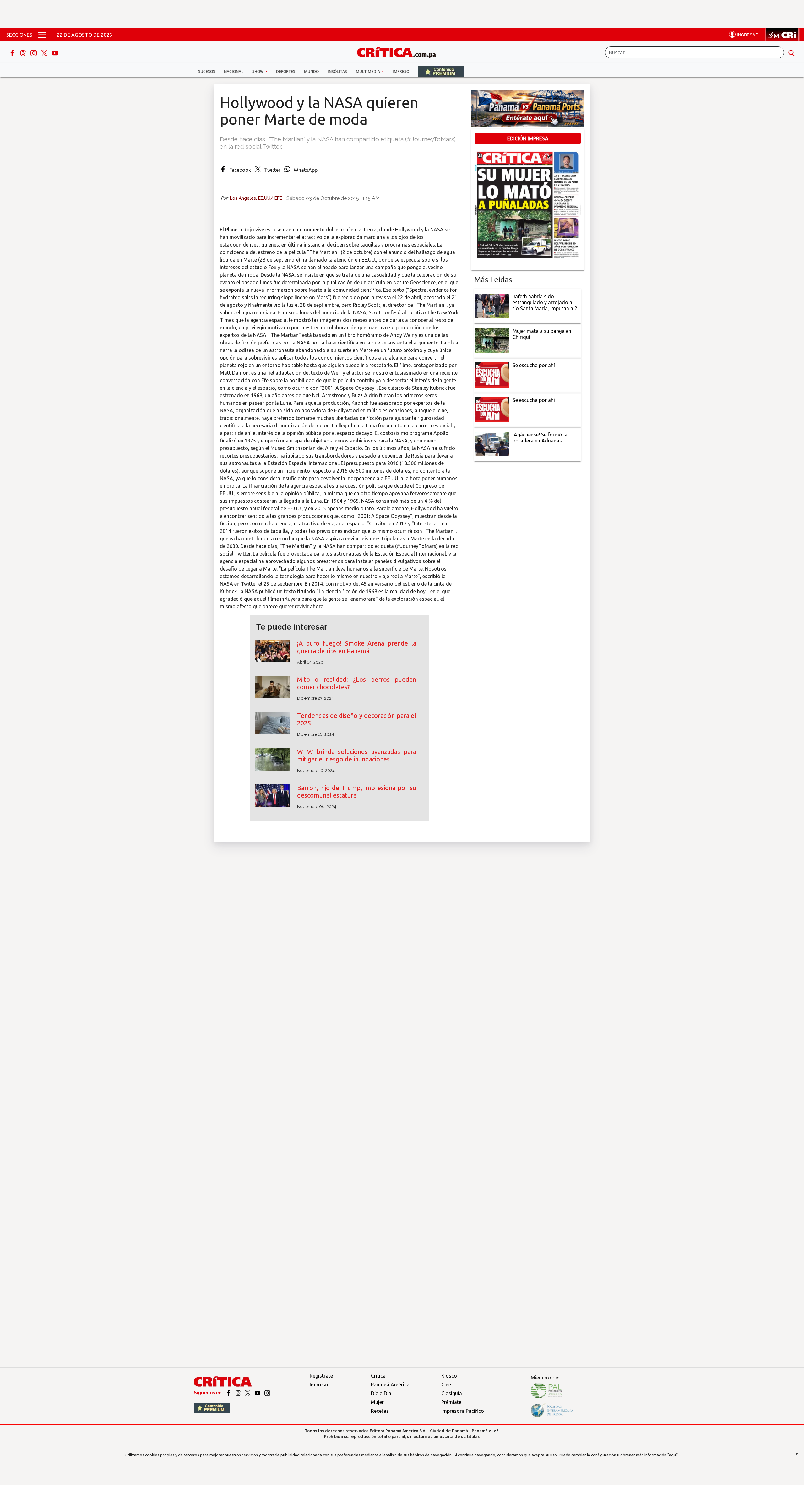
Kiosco (449, 1376)
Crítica (378, 1376)
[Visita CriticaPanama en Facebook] (228, 1392)
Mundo (311, 71)
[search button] (791, 52)
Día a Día (381, 1393)
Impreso (401, 71)
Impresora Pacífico (462, 1411)
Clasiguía (451, 1393)
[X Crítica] (45, 52)
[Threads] (23, 52)
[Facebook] (13, 52)
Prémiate (451, 1402)
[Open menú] (42, 35)
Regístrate (321, 1376)
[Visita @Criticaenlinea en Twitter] (238, 1392)
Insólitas (337, 71)
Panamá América (390, 1384)
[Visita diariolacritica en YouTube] (258, 1392)
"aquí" (672, 1455)
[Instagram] (34, 52)
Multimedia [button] (368, 71)
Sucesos (206, 71)
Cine (446, 1384)
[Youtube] (55, 52)
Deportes (285, 71)
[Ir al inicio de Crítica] (399, 51)
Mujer (377, 1402)
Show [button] (258, 71)
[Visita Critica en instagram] (267, 1392)
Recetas (380, 1411)
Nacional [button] (233, 71)
